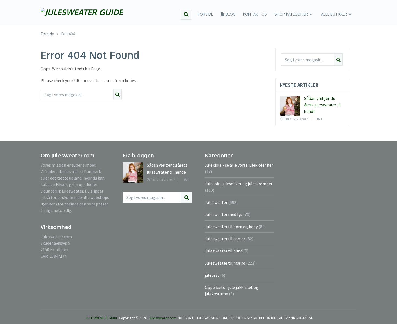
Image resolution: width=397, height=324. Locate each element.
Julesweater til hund (224, 251)
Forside (205, 14)
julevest (212, 275)
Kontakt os (255, 14)
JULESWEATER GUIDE (101, 317)
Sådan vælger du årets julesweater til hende (322, 105)
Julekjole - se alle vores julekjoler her (239, 165)
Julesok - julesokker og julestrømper (238, 183)
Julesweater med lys (223, 214)
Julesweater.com (163, 317)
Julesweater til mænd (225, 263)
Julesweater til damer (225, 238)
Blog (229, 14)
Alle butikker (334, 14)
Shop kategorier (291, 14)
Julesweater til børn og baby (231, 226)
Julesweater (216, 202)
